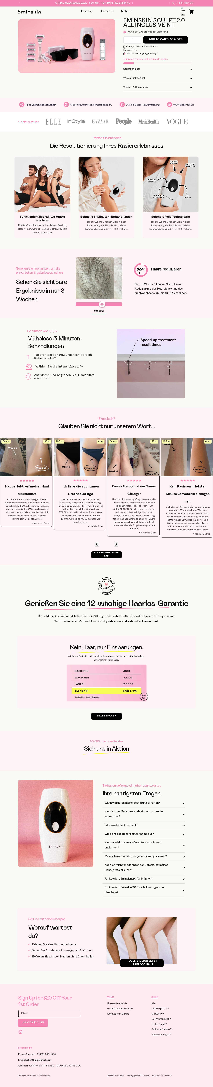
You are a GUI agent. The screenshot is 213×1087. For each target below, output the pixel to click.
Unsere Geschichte (117, 1003)
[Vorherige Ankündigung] (19, 3)
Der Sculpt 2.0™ (160, 1009)
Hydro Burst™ (159, 1024)
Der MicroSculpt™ (161, 1019)
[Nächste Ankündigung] (170, 3)
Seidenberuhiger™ (161, 1035)
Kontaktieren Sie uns (118, 1014)
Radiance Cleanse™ (161, 1029)
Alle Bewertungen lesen (106, 555)
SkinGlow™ (157, 1014)
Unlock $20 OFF (33, 1023)
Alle (153, 1003)
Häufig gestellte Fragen (120, 1009)
